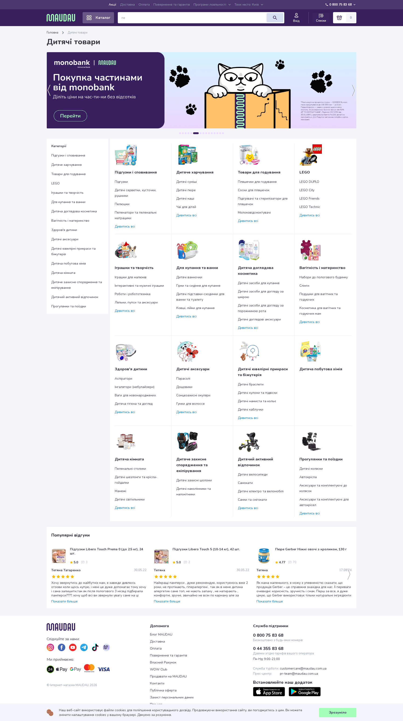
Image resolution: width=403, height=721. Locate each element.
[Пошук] (275, 17)
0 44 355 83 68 (268, 648)
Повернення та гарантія (171, 4)
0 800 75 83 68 (340, 4)
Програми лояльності (210, 4)
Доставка (127, 4)
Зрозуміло (338, 712)
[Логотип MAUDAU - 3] (98, 627)
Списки (321, 21)
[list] (50, 647)
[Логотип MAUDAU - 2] (63, 17)
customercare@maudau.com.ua (303, 669)
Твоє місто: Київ (246, 4)
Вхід (296, 21)
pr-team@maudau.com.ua (299, 674)
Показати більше (64, 601)
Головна (52, 32)
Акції (112, 4)
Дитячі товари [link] (77, 32)
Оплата (144, 4)
